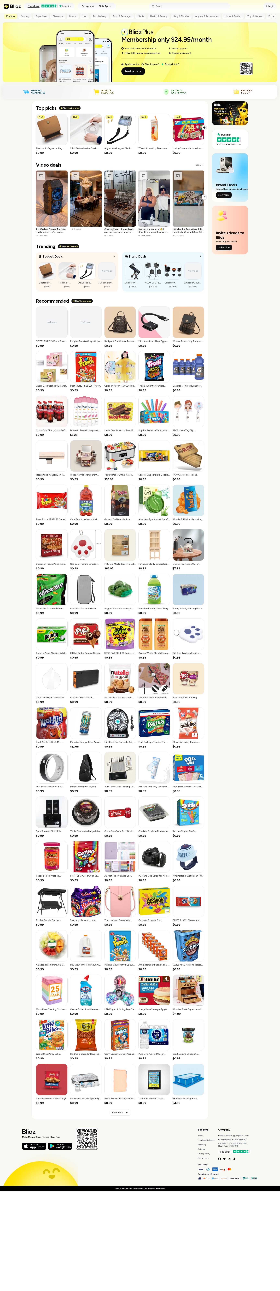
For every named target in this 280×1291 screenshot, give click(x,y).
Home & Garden (233, 16)
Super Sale (41, 16)
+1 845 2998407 (240, 1139)
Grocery (25, 16)
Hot (84, 16)
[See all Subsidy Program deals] (200, 256)
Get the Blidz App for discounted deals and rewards (140, 1188)
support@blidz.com (240, 1135)
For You (10, 16)
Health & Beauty (158, 16)
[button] (52, 134)
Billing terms (203, 1158)
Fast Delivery (100, 16)
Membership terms (206, 1140)
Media (141, 16)
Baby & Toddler (181, 16)
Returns (201, 1149)
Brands (72, 16)
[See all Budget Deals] (114, 256)
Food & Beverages (122, 16)
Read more (131, 71)
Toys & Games (254, 16)
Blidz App (104, 6)
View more (117, 1112)
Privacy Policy (204, 1154)
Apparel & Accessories (207, 16)
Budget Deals (52, 256)
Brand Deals (137, 256)
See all (198, 165)
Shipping (202, 1145)
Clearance (58, 16)
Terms (200, 1135)
